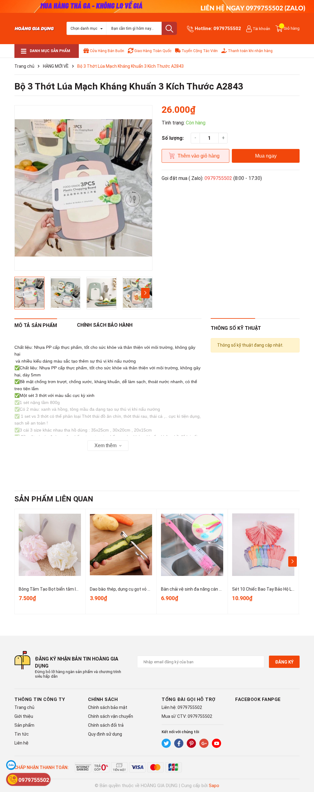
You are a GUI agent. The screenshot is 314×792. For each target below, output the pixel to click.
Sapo (214, 785)
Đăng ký (284, 662)
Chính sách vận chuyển (110, 716)
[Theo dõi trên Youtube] (216, 743)
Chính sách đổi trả (106, 725)
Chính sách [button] (103, 699)
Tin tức (21, 734)
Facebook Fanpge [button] (258, 699)
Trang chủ (24, 707)
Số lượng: (173, 138)
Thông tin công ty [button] (39, 699)
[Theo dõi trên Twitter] (166, 743)
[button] (145, 293)
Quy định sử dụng (105, 734)
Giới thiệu (23, 716)
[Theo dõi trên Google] (204, 743)
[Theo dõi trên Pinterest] (191, 743)
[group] (83, 187)
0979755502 (227, 28)
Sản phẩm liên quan (53, 499)
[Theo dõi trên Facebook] (178, 743)
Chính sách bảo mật (107, 707)
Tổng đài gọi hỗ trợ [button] (189, 699)
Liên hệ (21, 743)
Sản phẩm (24, 725)
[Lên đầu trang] (303, 762)
